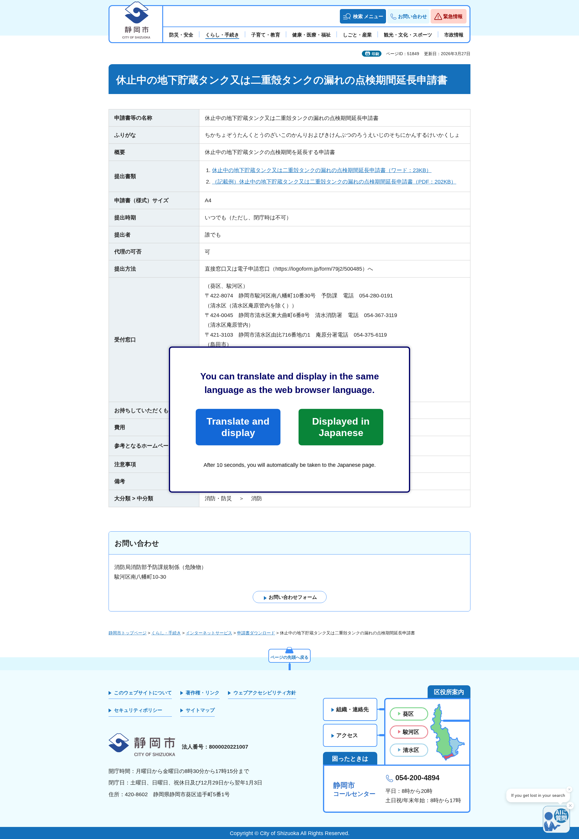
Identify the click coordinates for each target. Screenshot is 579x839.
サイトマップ (200, 710)
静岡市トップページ (128, 632)
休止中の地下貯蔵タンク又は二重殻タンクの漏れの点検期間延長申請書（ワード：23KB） (322, 170)
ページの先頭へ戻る (289, 657)
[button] (363, 16)
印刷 (375, 54)
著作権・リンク (203, 692)
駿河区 (411, 732)
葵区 (408, 714)
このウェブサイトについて (143, 692)
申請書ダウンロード (256, 632)
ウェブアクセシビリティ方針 (264, 692)
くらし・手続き (166, 632)
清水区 (411, 750)
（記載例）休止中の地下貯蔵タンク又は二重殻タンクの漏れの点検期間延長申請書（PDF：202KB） (334, 182)
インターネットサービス (209, 632)
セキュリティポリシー (138, 710)
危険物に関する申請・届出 (244, 446)
